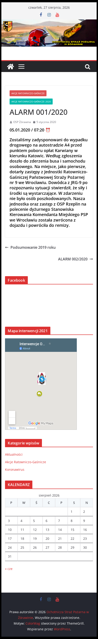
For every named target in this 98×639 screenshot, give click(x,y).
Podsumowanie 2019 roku (33, 247)
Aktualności (14, 454)
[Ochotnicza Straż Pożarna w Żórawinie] (48, 22)
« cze (9, 569)
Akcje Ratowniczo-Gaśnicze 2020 (31, 101)
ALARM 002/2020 (73, 259)
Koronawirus (14, 469)
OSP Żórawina (22, 122)
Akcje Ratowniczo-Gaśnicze (28, 93)
